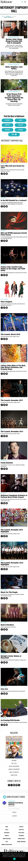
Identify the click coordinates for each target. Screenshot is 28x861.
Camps (20, 120)
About (7, 826)
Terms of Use (21, 829)
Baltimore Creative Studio (7, 844)
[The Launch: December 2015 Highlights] (14, 518)
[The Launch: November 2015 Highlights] (14, 551)
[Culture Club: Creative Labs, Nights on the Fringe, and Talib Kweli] (14, 255)
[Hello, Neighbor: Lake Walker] (14, 58)
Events (2, 332)
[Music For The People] (14, 582)
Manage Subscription (14, 769)
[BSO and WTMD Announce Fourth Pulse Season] (14, 221)
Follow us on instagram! (19, 785)
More (12, 134)
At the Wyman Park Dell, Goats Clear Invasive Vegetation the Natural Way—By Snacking (14, 97)
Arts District (3, 198)
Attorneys (7, 120)
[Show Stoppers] (14, 289)
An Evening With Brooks (10, 720)
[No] (26, 856)
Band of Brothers (7, 625)
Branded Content (21, 838)
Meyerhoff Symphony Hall (14, 37)
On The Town (3, 718)
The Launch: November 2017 (12, 431)
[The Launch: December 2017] (14, 388)
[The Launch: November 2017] (14, 419)
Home (3, 16)
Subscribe (14, 760)
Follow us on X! (11, 785)
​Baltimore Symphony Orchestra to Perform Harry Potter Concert (14, 496)
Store (7, 841)
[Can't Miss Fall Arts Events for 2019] (14, 154)
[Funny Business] (14, 450)
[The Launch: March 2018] (14, 322)
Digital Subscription (14, 766)
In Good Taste (3, 653)
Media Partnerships (7, 838)
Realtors (7, 130)
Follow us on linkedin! (16, 785)
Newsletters (14, 775)
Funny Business (7, 463)
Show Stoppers (6, 302)
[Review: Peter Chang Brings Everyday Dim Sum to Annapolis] (14, 29)
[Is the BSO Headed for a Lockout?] (14, 188)
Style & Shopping (4, 299)
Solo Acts (4, 689)
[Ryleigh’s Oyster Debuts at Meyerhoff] (14, 644)
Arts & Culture (4, 163)
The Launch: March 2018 (10, 334)
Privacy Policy (21, 832)
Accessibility (21, 835)
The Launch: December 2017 (12, 400)
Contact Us (21, 826)
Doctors (20, 125)
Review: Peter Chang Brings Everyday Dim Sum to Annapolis (14, 41)
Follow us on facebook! (9, 785)
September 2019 (8, 16)
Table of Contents (14, 772)
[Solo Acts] (14, 677)
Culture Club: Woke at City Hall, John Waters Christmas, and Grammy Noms (13, 367)
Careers (6, 829)
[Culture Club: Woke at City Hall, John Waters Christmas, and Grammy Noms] (14, 353)
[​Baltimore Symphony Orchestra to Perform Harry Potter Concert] (14, 483)
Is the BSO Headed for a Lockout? (14, 200)
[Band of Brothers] (14, 613)
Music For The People (9, 592)
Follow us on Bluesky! (14, 785)
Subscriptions (6, 832)
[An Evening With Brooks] (14, 708)
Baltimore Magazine (13, 2)
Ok (14, 858)
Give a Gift (14, 763)
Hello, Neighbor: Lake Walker (14, 68)
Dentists (7, 125)
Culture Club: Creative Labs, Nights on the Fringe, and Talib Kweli (13, 268)
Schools (20, 130)
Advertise (7, 835)
